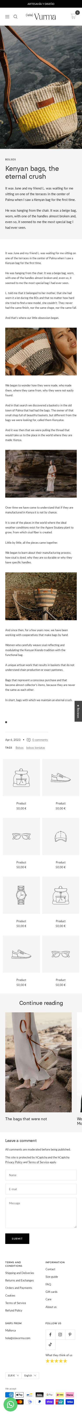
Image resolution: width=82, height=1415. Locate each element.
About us (51, 1307)
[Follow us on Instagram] (60, 1335)
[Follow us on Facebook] (50, 1335)
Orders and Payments (18, 1288)
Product (21, 803)
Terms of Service (38, 1162)
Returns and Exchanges (19, 1280)
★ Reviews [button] (78, 711)
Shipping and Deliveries (19, 1273)
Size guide (51, 1276)
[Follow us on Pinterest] (70, 1335)
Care (48, 1299)
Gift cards (51, 1292)
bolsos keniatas (35, 747)
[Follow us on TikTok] (50, 1344)
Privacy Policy (14, 1162)
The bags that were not (26, 1119)
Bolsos (10, 159)
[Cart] (73, 16)
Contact (50, 1269)
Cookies (10, 1295)
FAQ (48, 1284)
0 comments (40, 739)
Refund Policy (13, 1310)
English (28, 1375)
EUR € (11, 1375)
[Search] (15, 17)
